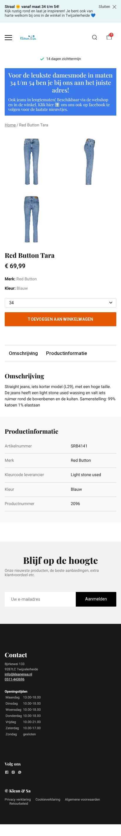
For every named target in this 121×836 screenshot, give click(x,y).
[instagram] (13, 773)
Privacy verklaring (18, 799)
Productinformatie (66, 353)
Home (10, 125)
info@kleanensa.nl (18, 674)
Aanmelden (96, 599)
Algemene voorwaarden (82, 799)
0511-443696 (14, 679)
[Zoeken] (94, 37)
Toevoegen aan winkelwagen (60, 319)
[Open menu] (8, 37)
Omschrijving (23, 353)
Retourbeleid (18, 803)
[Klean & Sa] (28, 37)
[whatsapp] (20, 773)
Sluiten (104, 7)
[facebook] (7, 773)
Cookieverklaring (48, 799)
